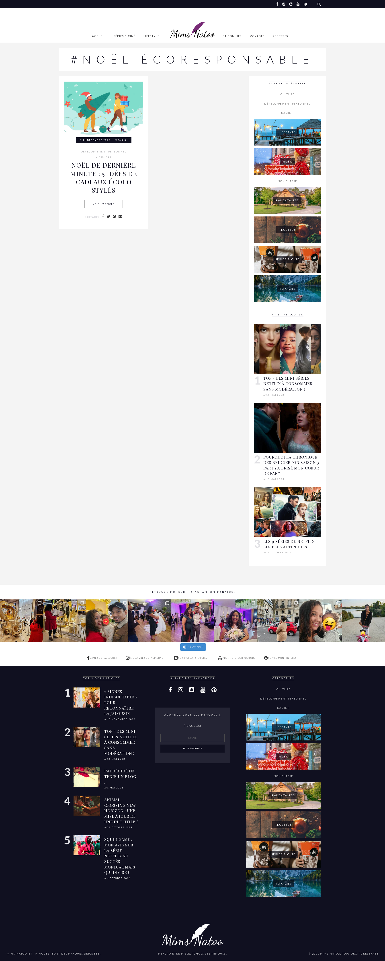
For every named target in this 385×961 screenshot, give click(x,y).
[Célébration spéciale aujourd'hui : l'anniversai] (320, 620)
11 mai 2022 (275, 395)
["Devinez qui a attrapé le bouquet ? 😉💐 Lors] (235, 620)
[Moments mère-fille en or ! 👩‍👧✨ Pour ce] (149, 620)
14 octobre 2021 (279, 552)
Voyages (257, 36)
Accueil (99, 36)
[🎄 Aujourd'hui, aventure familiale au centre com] (107, 620)
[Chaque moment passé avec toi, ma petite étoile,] (363, 620)
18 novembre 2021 (121, 719)
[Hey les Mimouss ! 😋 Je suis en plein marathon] (278, 620)
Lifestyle (151, 36)
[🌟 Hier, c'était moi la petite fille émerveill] (64, 620)
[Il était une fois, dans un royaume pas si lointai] (21, 620)
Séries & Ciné (124, 36)
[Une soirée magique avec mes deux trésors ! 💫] (192, 620)
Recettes (280, 36)
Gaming (287, 112)
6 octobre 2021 (119, 878)
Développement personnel (104, 151)
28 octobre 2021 (120, 827)
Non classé (287, 181)
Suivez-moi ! (195, 647)
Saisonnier (232, 36)
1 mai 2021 (115, 787)
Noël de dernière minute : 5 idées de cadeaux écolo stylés (103, 177)
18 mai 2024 (275, 479)
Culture (288, 94)
